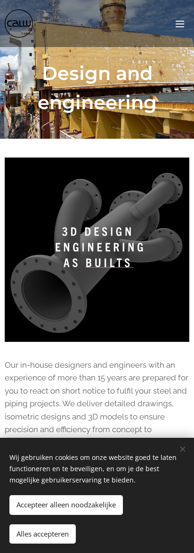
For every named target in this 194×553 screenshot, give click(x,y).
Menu (179, 23)
